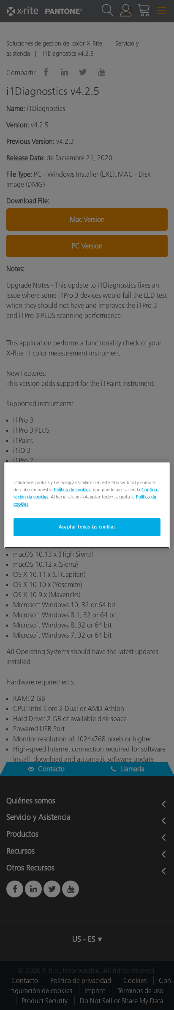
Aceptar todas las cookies (87, 527)
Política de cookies (72, 489)
